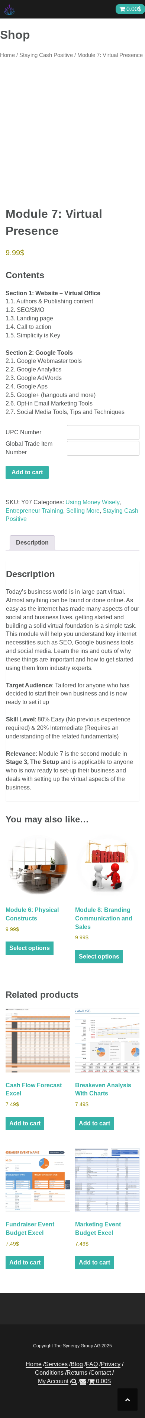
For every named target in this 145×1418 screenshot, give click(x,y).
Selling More (83, 511)
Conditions (49, 1373)
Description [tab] (32, 542)
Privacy (110, 1364)
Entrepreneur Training (34, 511)
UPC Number (23, 432)
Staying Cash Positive (46, 55)
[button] (74, 1381)
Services (56, 1364)
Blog (77, 1364)
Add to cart (27, 472)
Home (7, 55)
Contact (100, 1373)
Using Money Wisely (92, 502)
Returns (77, 1373)
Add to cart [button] (25, 1123)
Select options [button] (29, 948)
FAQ (92, 1364)
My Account (53, 1381)
